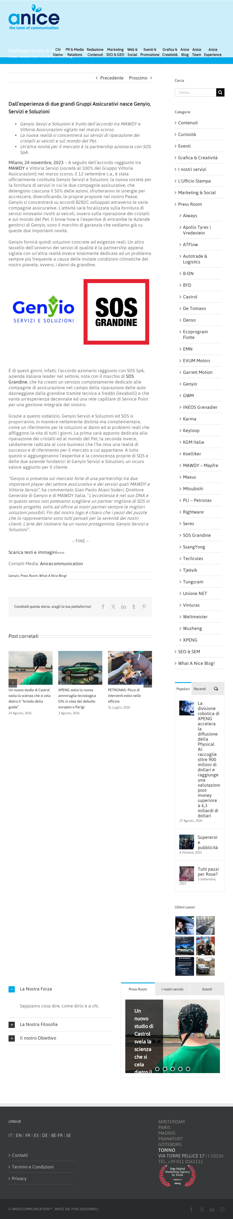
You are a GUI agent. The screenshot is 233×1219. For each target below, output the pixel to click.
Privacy (19, 1178)
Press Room (29, 576)
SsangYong (194, 546)
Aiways (190, 215)
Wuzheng (192, 628)
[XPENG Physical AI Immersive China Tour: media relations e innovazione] (184, 925)
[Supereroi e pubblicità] (186, 837)
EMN (188, 348)
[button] (13, 694)
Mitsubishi (193, 488)
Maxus (189, 476)
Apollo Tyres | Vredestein (197, 230)
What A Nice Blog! (53, 576)
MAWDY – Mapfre (200, 465)
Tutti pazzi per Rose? (208, 871)
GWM (188, 395)
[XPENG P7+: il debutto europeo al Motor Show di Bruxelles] (184, 946)
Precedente (112, 77)
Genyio (14, 576)
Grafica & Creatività (198, 157)
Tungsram (193, 581)
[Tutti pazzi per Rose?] (186, 869)
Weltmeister (195, 616)
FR (27, 1135)
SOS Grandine (197, 535)
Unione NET (195, 593)
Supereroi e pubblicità (208, 842)
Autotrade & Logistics (195, 259)
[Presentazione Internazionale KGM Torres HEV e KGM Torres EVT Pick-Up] (205, 966)
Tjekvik (190, 570)
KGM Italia (193, 442)
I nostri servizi (192, 169)
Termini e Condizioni (33, 1166)
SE (68, 1135)
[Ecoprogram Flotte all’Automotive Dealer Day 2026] (184, 966)
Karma (189, 418)
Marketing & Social (197, 192)
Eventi (184, 145)
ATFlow (190, 244)
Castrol (190, 296)
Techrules (193, 558)
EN (19, 1135)
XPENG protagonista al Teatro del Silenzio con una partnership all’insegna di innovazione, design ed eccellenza (30, 701)
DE (45, 1135)
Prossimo (138, 77)
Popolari (183, 689)
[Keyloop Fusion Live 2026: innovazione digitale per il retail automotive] (205, 925)
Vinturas (191, 605)
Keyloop (191, 430)
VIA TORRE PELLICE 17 (181, 1155)
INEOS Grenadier (200, 407)
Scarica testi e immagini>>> (37, 552)
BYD (187, 285)
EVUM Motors (196, 360)
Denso (189, 319)
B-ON (188, 273)
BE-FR (57, 1135)
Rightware (193, 511)
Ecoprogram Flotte (195, 334)
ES (36, 1135)
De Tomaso (194, 308)
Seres (188, 523)
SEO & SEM (189, 651)
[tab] (138, 989)
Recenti (200, 689)
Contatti (20, 1154)
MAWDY (17, 168)
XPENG (190, 639)
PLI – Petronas (197, 500)
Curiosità (187, 134)
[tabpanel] (172, 1036)
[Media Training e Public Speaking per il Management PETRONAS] (205, 946)
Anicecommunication (61, 563)
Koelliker (192, 453)
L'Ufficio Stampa (194, 180)
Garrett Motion (198, 372)
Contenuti (188, 122)
